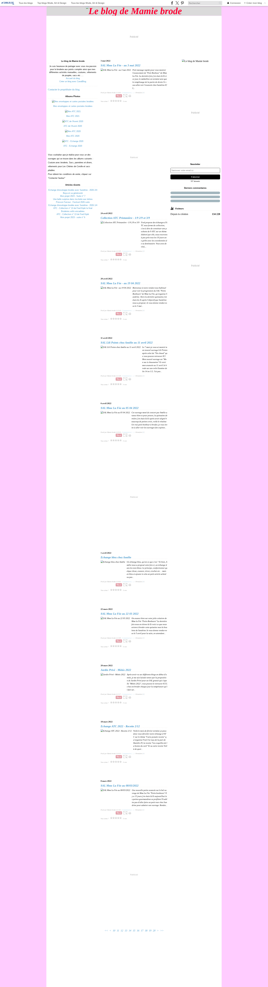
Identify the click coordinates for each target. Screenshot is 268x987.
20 (154, 930)
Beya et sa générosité (73, 193)
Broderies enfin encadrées (73, 211)
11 (118, 930)
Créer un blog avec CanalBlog (72, 81)
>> (162, 930)
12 (122, 930)
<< (106, 930)
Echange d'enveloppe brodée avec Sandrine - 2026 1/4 (72, 205)
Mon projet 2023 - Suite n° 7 (72, 196)
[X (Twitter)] (177, 3)
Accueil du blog (73, 78)
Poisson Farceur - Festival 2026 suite (73, 202)
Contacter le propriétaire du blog (64, 89)
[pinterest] (182, 3)
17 (142, 930)
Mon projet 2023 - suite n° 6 (72, 217)
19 (150, 930)
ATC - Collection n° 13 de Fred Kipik (73, 214)
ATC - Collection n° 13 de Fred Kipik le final (72, 208)
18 (146, 930)
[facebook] (172, 3)
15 (134, 930)
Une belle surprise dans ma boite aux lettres (73, 199)
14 (130, 930)
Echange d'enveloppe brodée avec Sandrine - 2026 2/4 (72, 190)
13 (126, 930)
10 (114, 930)
